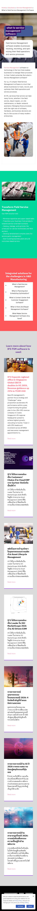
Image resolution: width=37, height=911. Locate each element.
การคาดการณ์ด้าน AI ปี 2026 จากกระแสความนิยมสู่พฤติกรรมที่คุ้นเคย (18, 768)
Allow (30, 906)
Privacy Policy (18, 901)
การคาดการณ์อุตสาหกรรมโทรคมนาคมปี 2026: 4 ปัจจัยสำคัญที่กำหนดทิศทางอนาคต (17, 697)
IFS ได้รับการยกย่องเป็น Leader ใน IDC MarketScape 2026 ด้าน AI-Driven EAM (17, 624)
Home (4, 7)
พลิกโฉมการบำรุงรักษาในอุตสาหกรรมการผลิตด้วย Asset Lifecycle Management (18, 552)
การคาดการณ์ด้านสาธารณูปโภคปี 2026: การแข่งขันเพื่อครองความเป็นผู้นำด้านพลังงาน (17, 838)
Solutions (11, 7)
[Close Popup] (33, 896)
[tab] (18, 285)
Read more (11, 438)
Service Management (24, 7)
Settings (20, 906)
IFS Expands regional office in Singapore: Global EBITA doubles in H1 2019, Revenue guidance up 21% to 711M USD (18, 383)
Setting (27, 903)
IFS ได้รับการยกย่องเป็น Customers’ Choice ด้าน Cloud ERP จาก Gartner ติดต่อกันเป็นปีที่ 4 (18, 480)
